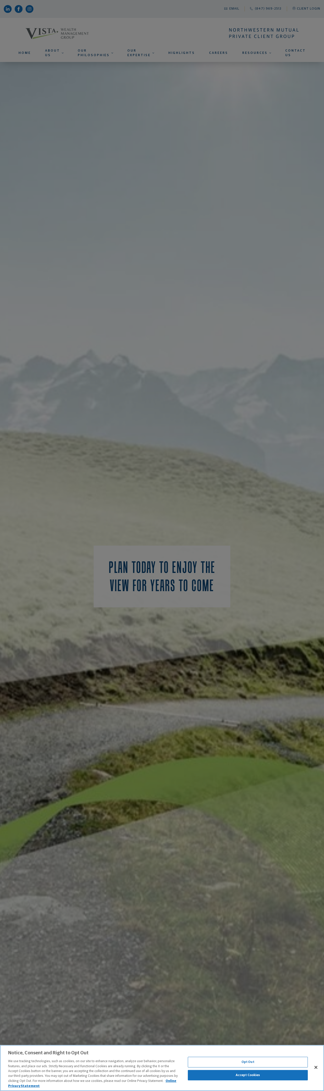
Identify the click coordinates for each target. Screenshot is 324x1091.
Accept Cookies (248, 1075)
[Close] (315, 1067)
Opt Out (247, 1062)
